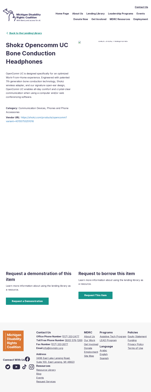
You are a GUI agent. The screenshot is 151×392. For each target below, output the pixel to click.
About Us (77, 13)
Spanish (104, 358)
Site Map (89, 355)
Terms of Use (135, 348)
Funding (132, 340)
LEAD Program (108, 340)
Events (141, 13)
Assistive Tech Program (113, 336)
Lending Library (95, 13)
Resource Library (46, 369)
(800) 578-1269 (73, 340)
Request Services (46, 381)
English (104, 354)
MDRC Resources (120, 19)
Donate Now (80, 19)
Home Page (62, 13)
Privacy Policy (136, 344)
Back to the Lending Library (25, 33)
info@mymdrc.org (53, 348)
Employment (140, 19)
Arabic (103, 350)
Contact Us (141, 7)
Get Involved (98, 19)
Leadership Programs (120, 13)
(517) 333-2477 (70, 336)
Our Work (89, 340)
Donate (88, 348)
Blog (38, 373)
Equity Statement (137, 336)
